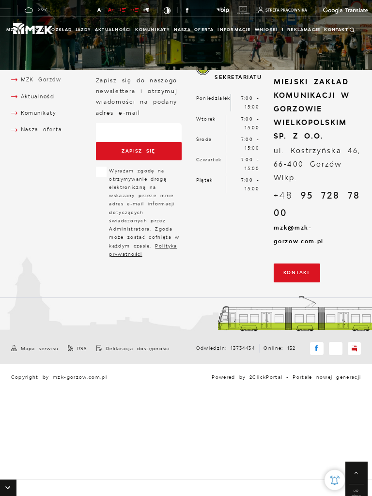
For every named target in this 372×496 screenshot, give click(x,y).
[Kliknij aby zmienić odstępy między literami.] (112, 10)
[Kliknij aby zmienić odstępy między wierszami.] (123, 10)
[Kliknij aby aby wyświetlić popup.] (335, 480)
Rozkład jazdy (69, 29)
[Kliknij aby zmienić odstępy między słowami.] (135, 10)
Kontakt (296, 272)
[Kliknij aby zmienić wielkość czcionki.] (100, 10)
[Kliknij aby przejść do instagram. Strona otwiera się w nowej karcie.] (200, 10)
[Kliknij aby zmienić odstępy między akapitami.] (146, 10)
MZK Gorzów (25, 29)
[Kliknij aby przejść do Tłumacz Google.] (335, 10)
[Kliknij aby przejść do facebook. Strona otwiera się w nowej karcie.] (188, 10)
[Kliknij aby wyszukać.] (352, 30)
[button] (8, 488)
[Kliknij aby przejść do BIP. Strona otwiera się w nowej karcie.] (223, 10)
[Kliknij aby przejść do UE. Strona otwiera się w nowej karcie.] (243, 10)
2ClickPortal (265, 377)
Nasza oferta (194, 29)
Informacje (233, 29)
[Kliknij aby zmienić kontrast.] (168, 10)
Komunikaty (152, 29)
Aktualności (113, 29)
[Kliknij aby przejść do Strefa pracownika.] (282, 9)
